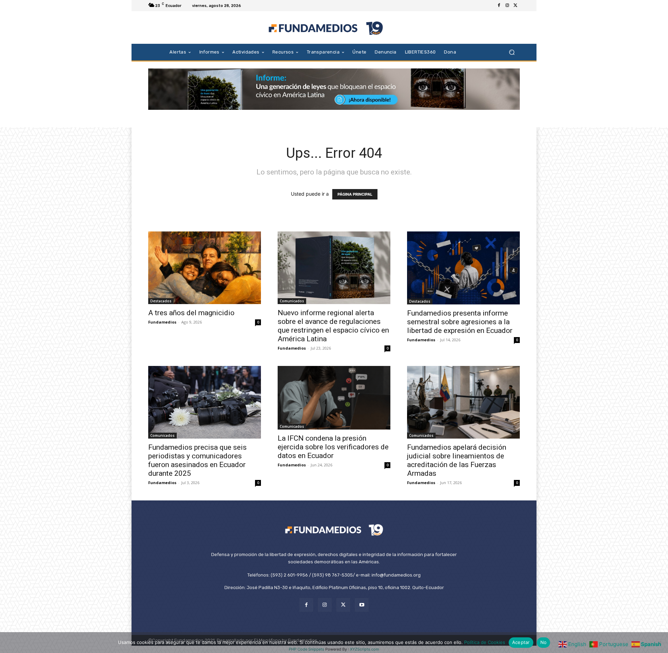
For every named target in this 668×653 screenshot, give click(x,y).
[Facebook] (499, 5)
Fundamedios (162, 322)
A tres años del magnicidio (191, 313)
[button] (511, 52)
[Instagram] (507, 5)
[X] (515, 5)
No (543, 642)
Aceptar (521, 642)
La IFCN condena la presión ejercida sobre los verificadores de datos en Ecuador (333, 447)
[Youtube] (361, 605)
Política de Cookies (484, 642)
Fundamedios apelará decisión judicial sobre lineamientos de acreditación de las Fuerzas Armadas (456, 460)
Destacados (161, 301)
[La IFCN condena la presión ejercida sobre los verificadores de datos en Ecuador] (334, 397)
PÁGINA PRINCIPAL (354, 194)
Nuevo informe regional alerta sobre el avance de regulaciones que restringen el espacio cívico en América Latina (333, 326)
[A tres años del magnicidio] (204, 267)
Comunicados (292, 301)
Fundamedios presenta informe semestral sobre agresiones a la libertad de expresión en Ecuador (459, 322)
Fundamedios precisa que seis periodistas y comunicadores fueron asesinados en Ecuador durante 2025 (197, 460)
